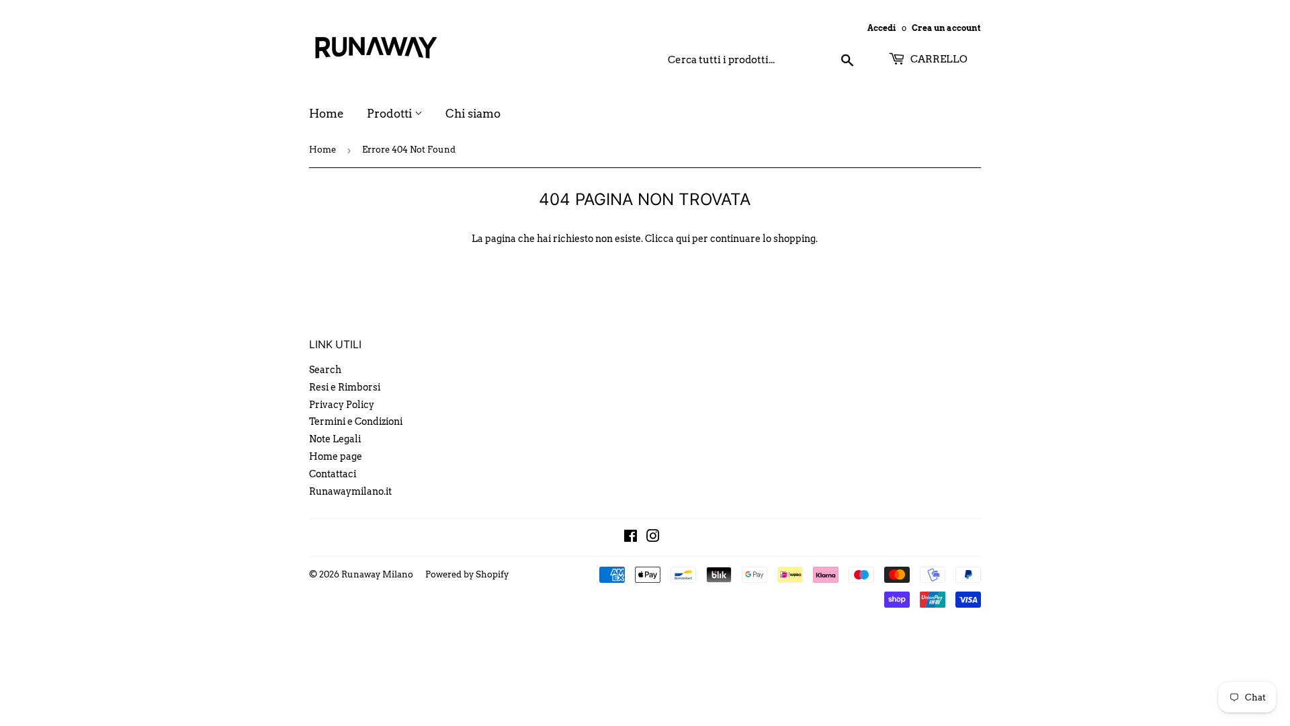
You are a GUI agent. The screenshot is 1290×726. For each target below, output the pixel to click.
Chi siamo (473, 113)
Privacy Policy (341, 404)
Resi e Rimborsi (344, 387)
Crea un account (946, 28)
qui (683, 238)
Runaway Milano (377, 574)
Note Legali (335, 439)
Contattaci (332, 474)
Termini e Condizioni (355, 421)
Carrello (938, 59)
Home (326, 113)
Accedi (881, 28)
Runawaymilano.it (350, 491)
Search (325, 369)
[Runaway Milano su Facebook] (631, 537)
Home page (335, 456)
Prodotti (391, 113)
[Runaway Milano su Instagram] (653, 537)
